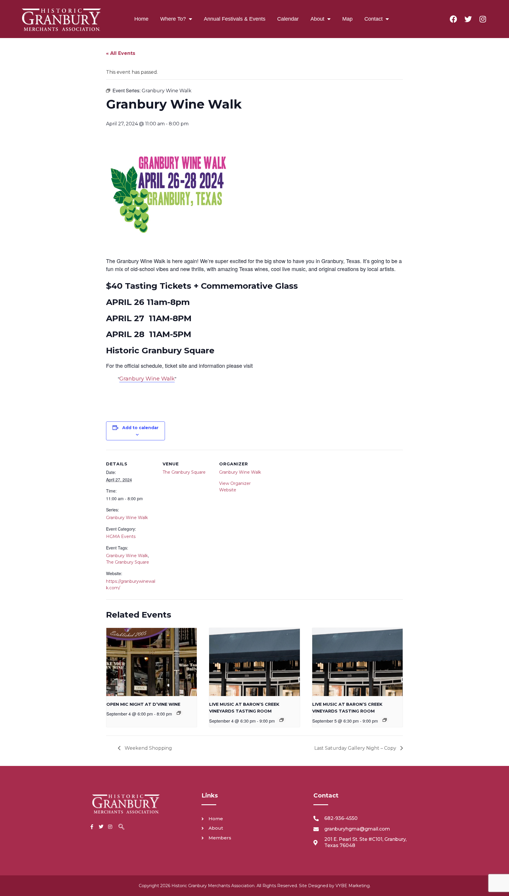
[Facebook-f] (92, 826)
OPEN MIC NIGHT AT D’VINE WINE (143, 704)
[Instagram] (482, 19)
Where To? (173, 19)
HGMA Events (120, 536)
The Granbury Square (127, 562)
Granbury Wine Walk (147, 378)
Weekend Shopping (147, 748)
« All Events (120, 53)
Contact (373, 19)
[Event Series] (179, 713)
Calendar (288, 19)
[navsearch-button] (121, 827)
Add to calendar (140, 427)
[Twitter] (468, 19)
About (317, 19)
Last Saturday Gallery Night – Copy (355, 748)
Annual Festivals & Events (234, 19)
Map (347, 19)
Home (141, 19)
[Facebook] (453, 19)
